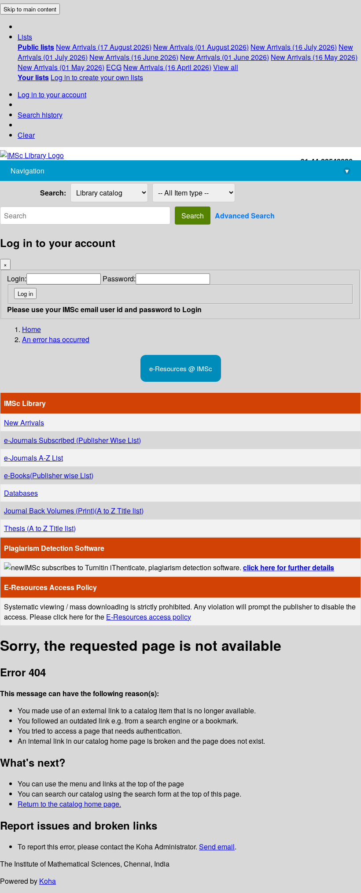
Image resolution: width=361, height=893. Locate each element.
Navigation (180, 171)
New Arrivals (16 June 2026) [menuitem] (133, 57)
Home (31, 329)
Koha (47, 881)
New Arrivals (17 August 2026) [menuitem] (103, 47)
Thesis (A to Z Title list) (40, 528)
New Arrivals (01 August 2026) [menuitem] (201, 47)
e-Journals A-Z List (33, 458)
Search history (40, 115)
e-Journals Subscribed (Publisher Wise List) (72, 440)
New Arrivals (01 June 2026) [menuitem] (224, 57)
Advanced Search (245, 215)
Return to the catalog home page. (69, 804)
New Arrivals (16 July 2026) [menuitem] (293, 47)
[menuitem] (36, 47)
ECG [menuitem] (114, 67)
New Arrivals (24, 422)
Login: (16, 278)
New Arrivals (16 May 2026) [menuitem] (314, 57)
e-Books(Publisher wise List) (48, 475)
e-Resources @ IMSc (180, 368)
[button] (25, 37)
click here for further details (288, 567)
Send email (217, 846)
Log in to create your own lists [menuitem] (97, 77)
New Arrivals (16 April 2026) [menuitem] (167, 67)
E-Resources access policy (148, 617)
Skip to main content (30, 9)
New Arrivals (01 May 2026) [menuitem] (61, 67)
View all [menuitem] (225, 67)
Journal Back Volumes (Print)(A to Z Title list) (74, 511)
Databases (21, 493)
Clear (26, 135)
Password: (119, 278)
